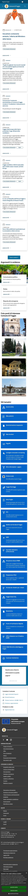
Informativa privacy (8, 867)
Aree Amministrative (8, 749)
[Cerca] (25, 6)
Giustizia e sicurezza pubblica (10, 792)
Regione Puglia (5, 2)
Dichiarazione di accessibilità (10, 871)
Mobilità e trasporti (8, 783)
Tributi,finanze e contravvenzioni (11, 795)
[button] (13, 893)
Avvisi (4, 815)
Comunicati (8, 30)
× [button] (26, 873)
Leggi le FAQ (6, 855)
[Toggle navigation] (3, 6)
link (9, 884)
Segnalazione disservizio (9, 853)
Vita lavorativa (6, 772)
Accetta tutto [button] (14, 887)
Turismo (5, 781)
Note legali (6, 869)
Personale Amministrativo (9, 758)
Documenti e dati (7, 760)
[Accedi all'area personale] (22, 2)
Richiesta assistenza (8, 857)
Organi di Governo (7, 746)
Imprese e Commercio (8, 774)
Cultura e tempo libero (8, 769)
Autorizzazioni (6, 801)
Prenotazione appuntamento (10, 850)
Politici (5, 755)
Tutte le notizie (13, 257)
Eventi (4, 824)
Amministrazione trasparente (10, 864)
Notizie (5, 811)
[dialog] (14, 883)
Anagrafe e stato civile (8, 767)
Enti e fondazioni (7, 753)
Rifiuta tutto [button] (14, 890)
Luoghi (5, 822)
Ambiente (5, 797)
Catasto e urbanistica (8, 778)
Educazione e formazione (9, 790)
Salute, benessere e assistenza (10, 799)
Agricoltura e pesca (8, 804)
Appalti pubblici (7, 776)
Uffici (4, 751)
